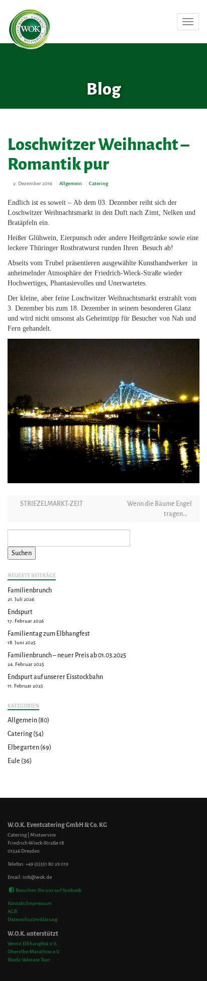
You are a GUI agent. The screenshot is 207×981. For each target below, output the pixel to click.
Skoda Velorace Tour (29, 959)
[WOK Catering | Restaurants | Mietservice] (8, 22)
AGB (12, 911)
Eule (14, 761)
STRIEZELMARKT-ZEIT (51, 503)
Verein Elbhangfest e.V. (32, 943)
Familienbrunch (30, 590)
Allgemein (70, 183)
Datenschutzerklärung (32, 919)
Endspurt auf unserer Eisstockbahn (55, 677)
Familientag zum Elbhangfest (49, 633)
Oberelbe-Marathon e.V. (34, 951)
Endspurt (20, 612)
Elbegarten (23, 747)
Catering (98, 183)
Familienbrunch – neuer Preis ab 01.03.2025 (67, 655)
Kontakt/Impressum (30, 903)
